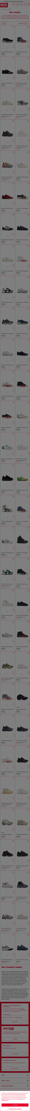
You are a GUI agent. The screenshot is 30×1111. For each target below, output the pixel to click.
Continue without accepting (15, 1108)
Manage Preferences (6, 1099)
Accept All (15, 1105)
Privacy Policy (20, 1099)
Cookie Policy (5, 1100)
